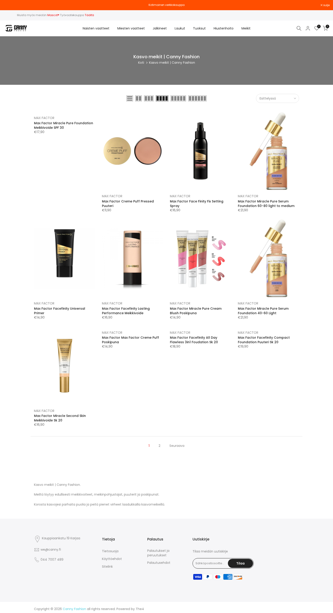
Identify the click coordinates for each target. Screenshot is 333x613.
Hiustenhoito (224, 28)
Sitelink (107, 566)
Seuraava (176, 445)
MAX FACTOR (44, 118)
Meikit (246, 28)
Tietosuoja (110, 551)
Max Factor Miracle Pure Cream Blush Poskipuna (196, 310)
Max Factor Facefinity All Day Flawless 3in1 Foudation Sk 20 (194, 339)
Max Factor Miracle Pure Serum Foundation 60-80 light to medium (266, 203)
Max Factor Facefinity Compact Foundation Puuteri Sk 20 (264, 339)
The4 (140, 609)
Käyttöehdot (112, 559)
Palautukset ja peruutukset (158, 553)
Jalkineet (160, 28)
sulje (8, 5)
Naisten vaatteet (96, 28)
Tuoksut (199, 28)
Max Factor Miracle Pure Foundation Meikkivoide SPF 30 (63, 125)
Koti (141, 62)
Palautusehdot (158, 563)
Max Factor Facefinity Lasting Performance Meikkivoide (126, 310)
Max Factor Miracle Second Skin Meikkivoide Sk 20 (60, 418)
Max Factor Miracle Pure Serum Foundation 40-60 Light (263, 310)
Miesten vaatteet (131, 28)
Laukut (180, 28)
